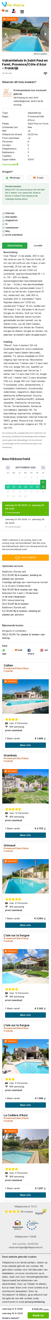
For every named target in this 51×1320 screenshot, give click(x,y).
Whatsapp (15, 177)
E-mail (40, 177)
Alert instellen (28, 557)
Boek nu (38, 1315)
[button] (5, 34)
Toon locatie (9, 164)
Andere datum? (10, 1318)
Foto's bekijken (41, 54)
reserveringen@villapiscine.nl (25, 1247)
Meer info (25, 745)
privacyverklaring (35, 1301)
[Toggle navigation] (22, 11)
